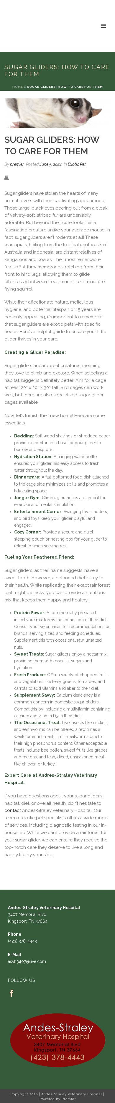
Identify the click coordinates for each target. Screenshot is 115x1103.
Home (17, 86)
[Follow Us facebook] (11, 993)
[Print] (9, 177)
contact (12, 810)
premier (17, 164)
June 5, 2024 (51, 164)
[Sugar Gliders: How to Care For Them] (57, 113)
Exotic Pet (77, 164)
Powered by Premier (58, 1099)
